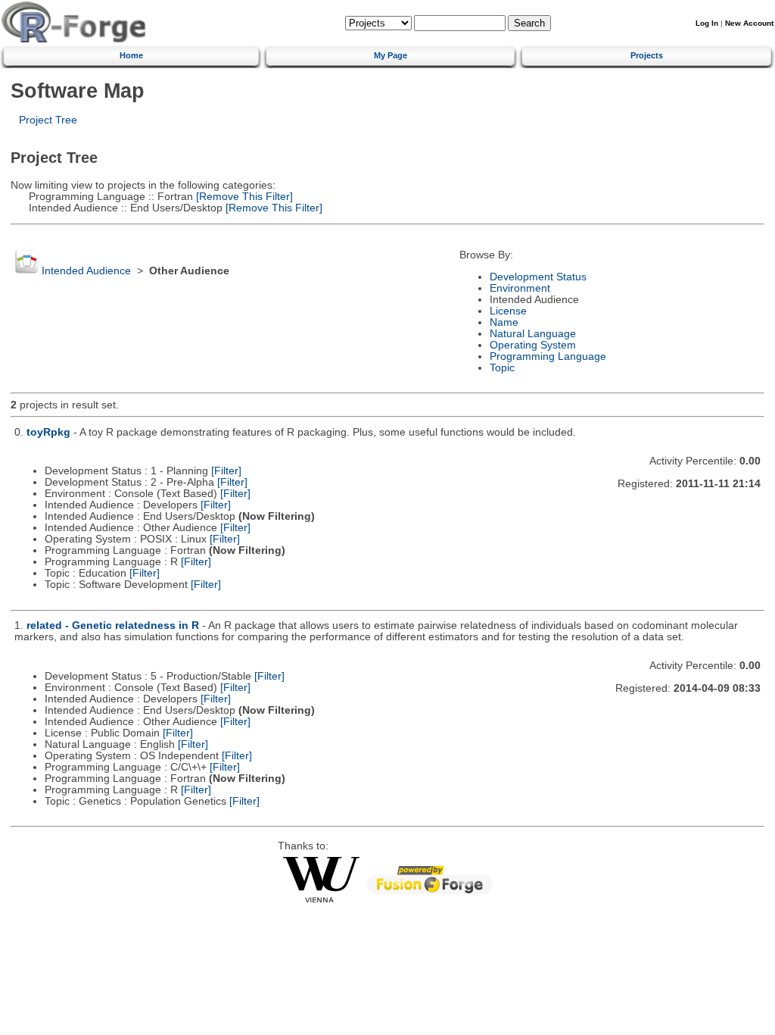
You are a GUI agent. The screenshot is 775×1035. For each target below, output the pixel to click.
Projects (646, 55)
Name (504, 322)
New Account (749, 23)
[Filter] (226, 471)
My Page (390, 55)
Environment (520, 288)
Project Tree (48, 120)
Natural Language (533, 333)
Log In (707, 23)
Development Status (538, 277)
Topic (502, 368)
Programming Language (548, 356)
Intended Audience (86, 271)
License (508, 311)
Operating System (533, 345)
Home (131, 55)
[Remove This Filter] (243, 196)
